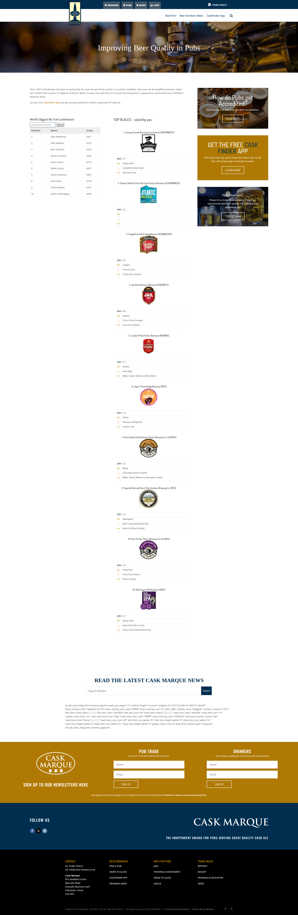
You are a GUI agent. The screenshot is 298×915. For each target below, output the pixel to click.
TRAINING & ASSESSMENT (167, 871)
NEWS (142, 5)
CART (156, 5)
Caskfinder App (51, 102)
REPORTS (202, 866)
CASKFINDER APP (118, 877)
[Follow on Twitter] (38, 830)
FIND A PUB (115, 866)
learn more (233, 170)
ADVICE (157, 883)
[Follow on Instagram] (44, 830)
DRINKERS (112, 5)
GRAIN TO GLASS (118, 871)
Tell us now (233, 216)
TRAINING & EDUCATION (210, 877)
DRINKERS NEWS (118, 883)
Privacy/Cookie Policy (177, 909)
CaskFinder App (216, 15)
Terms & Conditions (203, 909)
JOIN (156, 866)
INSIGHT (202, 871)
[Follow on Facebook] (32, 830)
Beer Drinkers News (191, 15)
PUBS (129, 5)
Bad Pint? (170, 15)
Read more (233, 119)
